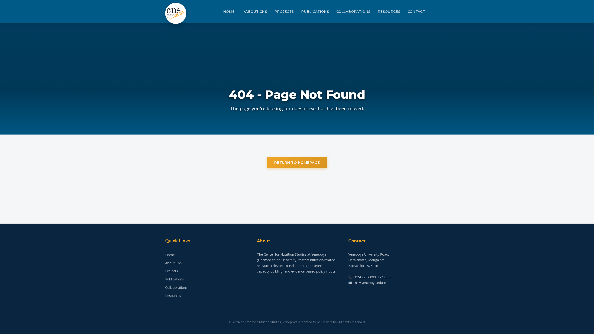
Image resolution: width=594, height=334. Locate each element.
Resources (389, 12)
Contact (416, 12)
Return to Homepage (297, 162)
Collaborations (353, 12)
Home (229, 12)
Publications (315, 12)
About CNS (256, 12)
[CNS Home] (175, 13)
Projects (284, 12)
